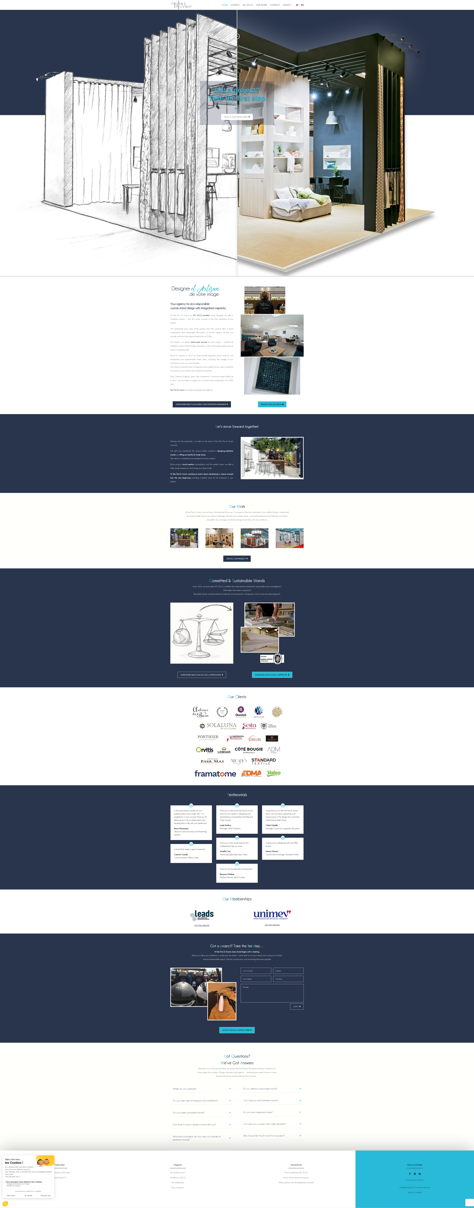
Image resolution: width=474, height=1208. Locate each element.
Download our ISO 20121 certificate (271, 675)
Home (225, 5)
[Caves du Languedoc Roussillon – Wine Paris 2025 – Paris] (184, 538)
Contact (275, 5)
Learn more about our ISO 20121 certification (201, 675)
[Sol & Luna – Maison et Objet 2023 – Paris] (219, 538)
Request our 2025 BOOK (271, 404)
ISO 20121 (248, 5)
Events (286, 5)
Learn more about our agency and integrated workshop (201, 404)
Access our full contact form (236, 1030)
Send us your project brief (236, 117)
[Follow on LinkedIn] (420, 1174)
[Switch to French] (302, 7)
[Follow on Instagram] (415, 1174)
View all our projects (236, 559)
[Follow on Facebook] (410, 1174)
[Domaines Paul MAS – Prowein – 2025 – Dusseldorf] (254, 538)
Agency (235, 5)
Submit (296, 1006)
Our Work (261, 5)
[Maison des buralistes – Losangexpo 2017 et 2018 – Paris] (290, 538)
